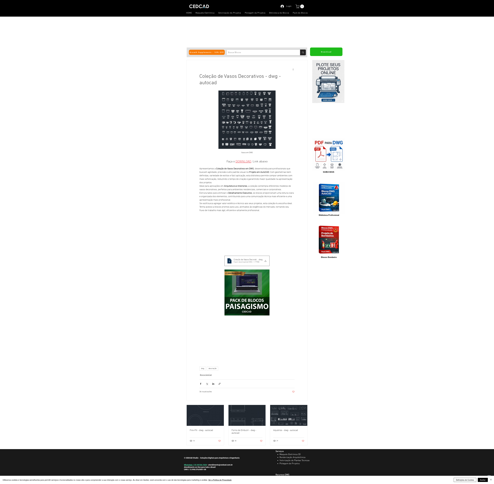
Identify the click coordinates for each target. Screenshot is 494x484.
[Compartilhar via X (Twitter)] (207, 384)
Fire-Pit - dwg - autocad (201, 430)
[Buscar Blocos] (303, 52)
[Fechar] (490, 480)
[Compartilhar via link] (219, 384)
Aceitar (483, 480)
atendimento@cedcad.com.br (220, 465)
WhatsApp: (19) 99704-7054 (195, 465)
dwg (202, 368)
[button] (300, 6)
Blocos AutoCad (206, 375)
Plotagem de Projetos (290, 463)
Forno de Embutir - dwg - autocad (244, 431)
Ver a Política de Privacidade (220, 480)
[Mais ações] (293, 69)
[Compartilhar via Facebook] (200, 384)
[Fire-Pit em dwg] (205, 415)
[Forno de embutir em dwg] (247, 415)
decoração (213, 368)
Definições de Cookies (465, 480)
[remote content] (247, 234)
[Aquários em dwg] (288, 415)
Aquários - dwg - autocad (285, 430)
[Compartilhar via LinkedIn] (213, 384)
